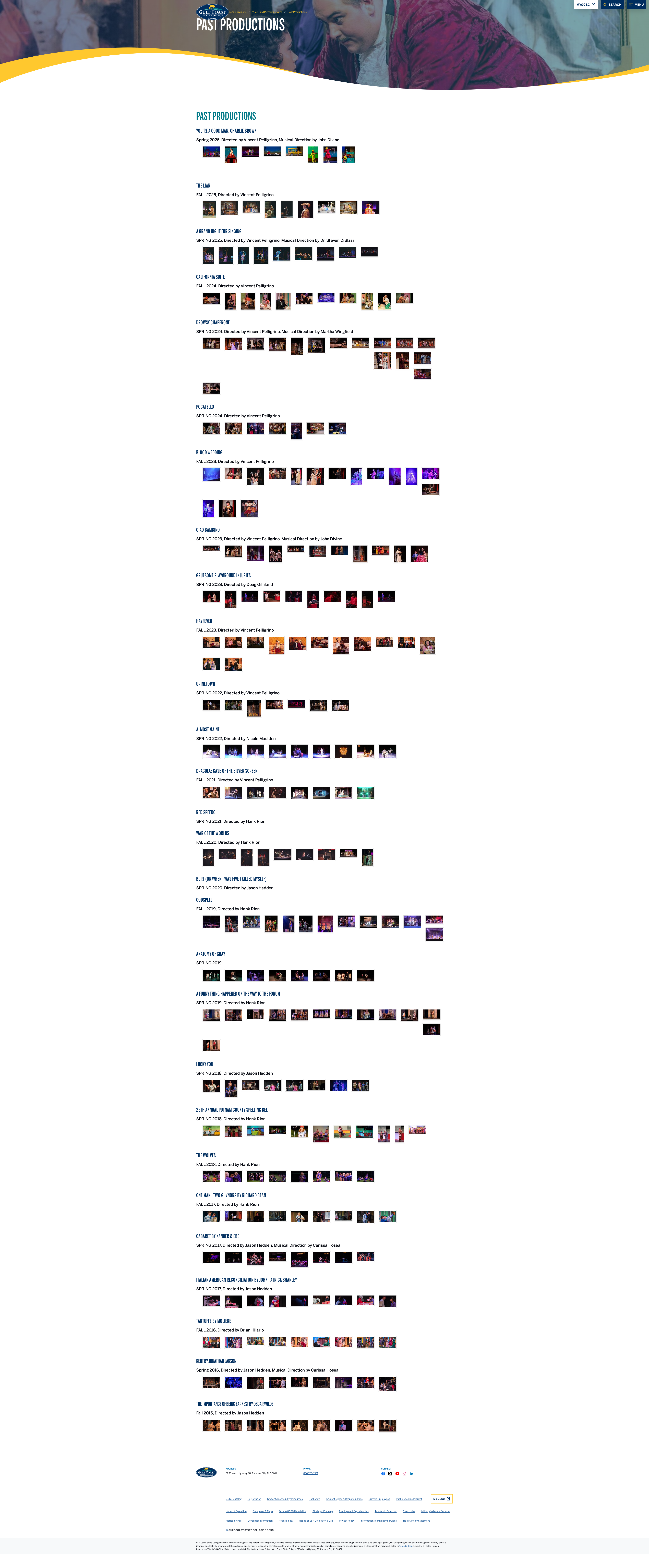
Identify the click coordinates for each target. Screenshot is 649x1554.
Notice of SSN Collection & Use (316, 1520)
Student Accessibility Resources (285, 1499)
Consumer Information (260, 1520)
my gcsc (439, 1499)
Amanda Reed (405, 1546)
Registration (254, 1499)
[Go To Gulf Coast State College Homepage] (206, 1472)
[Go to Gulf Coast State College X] (390, 1474)
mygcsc (583, 4)
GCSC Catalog (234, 1499)
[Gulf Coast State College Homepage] (209, 12)
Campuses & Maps (263, 1511)
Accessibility (286, 1520)
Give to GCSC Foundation (292, 1511)
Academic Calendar (386, 1511)
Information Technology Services (378, 1520)
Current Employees (379, 1499)
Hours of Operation (236, 1511)
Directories (409, 1511)
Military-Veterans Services (435, 1511)
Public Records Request (409, 1499)
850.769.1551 (310, 1473)
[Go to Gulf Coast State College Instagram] (404, 1474)
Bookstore (314, 1499)
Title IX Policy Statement (416, 1520)
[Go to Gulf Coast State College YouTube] (397, 1474)
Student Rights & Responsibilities (344, 1499)
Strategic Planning (323, 1511)
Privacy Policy (346, 1520)
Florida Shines (234, 1520)
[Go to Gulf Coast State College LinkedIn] (412, 1474)
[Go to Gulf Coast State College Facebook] (383, 1474)
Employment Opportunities (354, 1511)
